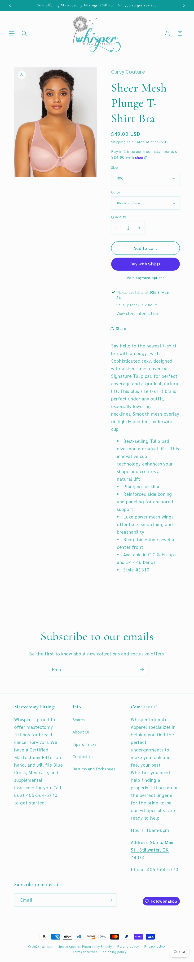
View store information (137, 313)
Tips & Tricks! (85, 744)
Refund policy (128, 946)
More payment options (146, 277)
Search (79, 719)
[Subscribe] (141, 669)
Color (115, 191)
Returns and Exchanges (94, 768)
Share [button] (121, 328)
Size (114, 167)
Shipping (118, 142)
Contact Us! (84, 756)
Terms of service (85, 952)
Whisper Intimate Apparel (61, 946)
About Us (81, 731)
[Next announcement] (184, 5)
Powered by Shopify (97, 946)
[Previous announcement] (10, 5)
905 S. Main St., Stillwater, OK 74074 (153, 849)
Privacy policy (155, 946)
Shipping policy (115, 952)
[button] (12, 33)
